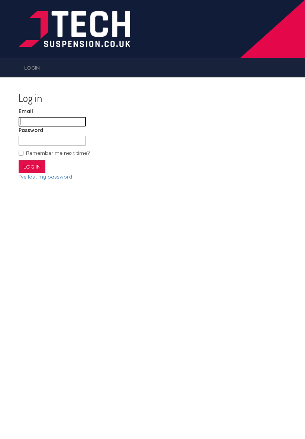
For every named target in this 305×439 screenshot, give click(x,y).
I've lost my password (45, 176)
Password (31, 130)
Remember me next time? (58, 153)
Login (32, 67)
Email (26, 111)
